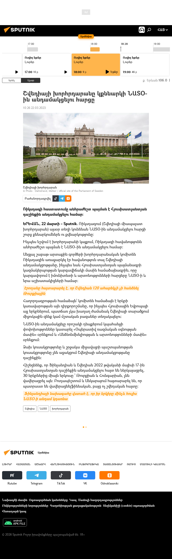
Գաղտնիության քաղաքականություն (75, 505)
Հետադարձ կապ (14, 511)
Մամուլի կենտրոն (152, 464)
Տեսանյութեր (113, 464)
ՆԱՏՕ (43, 408)
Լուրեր (29, 62)
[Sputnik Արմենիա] (20, 33)
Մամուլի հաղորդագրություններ (100, 500)
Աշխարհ (40, 464)
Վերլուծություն (62, 464)
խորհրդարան (60, 408)
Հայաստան (23, 464)
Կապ (73, 500)
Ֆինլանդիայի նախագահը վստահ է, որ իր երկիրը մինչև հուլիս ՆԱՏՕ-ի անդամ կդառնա (80, 396)
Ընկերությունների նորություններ (25, 505)
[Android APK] (15, 522)
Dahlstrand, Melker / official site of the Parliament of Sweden (69, 191)
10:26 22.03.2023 (34, 108)
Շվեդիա (30, 408)
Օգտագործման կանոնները (48, 500)
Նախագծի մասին (14, 500)
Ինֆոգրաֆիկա (89, 464)
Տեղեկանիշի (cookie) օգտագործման (129, 505)
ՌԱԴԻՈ (131, 464)
